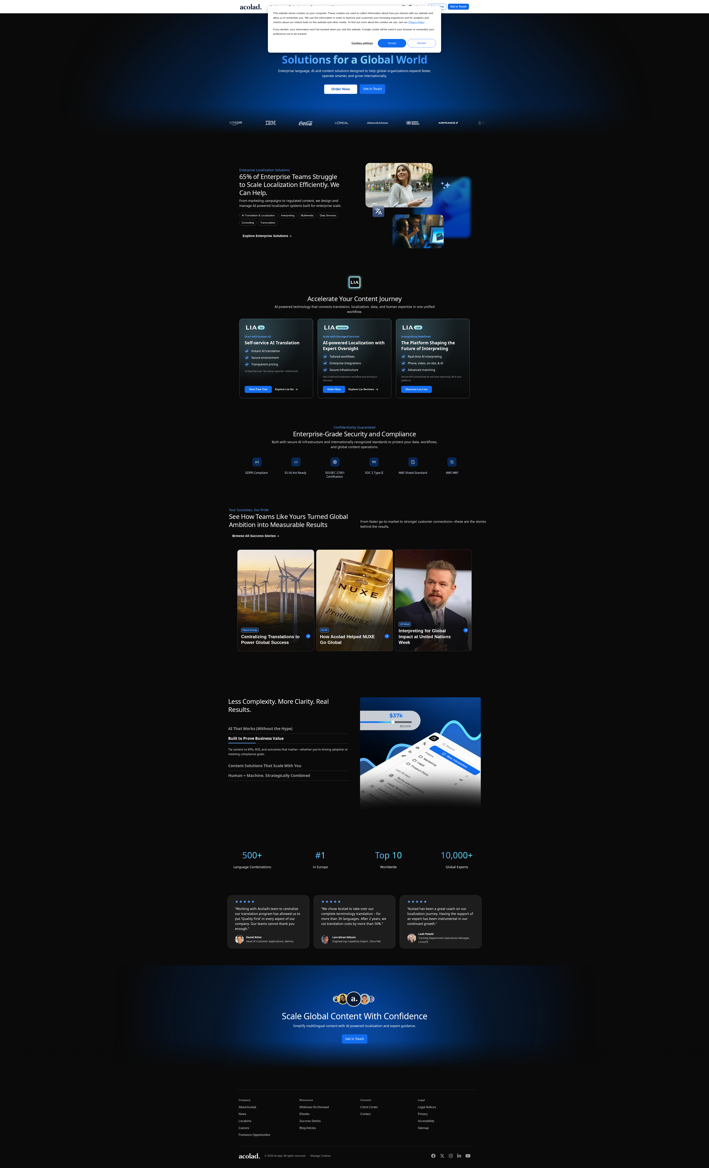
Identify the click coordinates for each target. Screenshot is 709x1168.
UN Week (405, 624)
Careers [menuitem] (244, 1128)
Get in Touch (458, 6)
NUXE (324, 630)
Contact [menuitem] (365, 1114)
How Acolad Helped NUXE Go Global (347, 639)
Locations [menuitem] (245, 1121)
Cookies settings (362, 43)
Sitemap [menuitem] (423, 1128)
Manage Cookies (320, 1155)
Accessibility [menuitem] (426, 1121)
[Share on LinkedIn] (459, 1155)
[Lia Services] (354, 327)
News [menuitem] (242, 1114)
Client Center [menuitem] (369, 1107)
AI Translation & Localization (258, 215)
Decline (421, 43)
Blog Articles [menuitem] (307, 1128)
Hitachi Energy (249, 630)
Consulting (248, 222)
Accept (392, 43)
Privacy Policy (416, 22)
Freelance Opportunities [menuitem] (254, 1134)
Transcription (267, 222)
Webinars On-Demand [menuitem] (314, 1107)
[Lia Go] (276, 327)
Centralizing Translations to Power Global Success (270, 639)
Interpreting (287, 215)
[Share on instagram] (451, 1155)
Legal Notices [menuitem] (427, 1107)
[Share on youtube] (467, 1155)
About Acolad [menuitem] (247, 1107)
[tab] (288, 729)
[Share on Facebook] (433, 1155)
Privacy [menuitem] (423, 1114)
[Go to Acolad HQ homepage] (250, 6)
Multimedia (307, 215)
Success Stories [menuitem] (310, 1121)
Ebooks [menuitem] (304, 1114)
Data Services (328, 215)
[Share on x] (442, 1155)
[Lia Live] (432, 327)
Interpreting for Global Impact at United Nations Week (425, 636)
